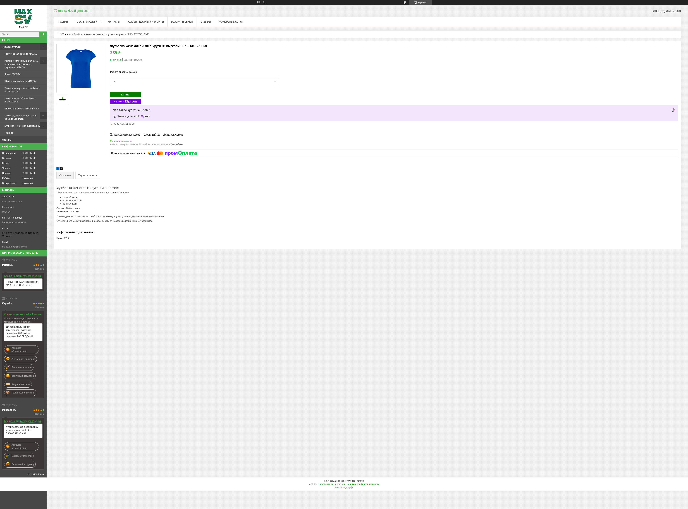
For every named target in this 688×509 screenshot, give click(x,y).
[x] (61, 169)
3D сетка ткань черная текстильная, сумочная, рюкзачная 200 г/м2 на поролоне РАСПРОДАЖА (20, 331)
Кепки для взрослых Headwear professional (21, 90)
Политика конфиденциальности (363, 484)
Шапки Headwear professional (21, 108)
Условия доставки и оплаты (145, 21)
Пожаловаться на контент (332, 484)
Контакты (114, 21)
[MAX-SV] (23, 17)
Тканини (9, 132)
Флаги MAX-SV (12, 74)
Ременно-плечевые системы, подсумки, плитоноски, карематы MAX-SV (21, 64)
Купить (125, 94)
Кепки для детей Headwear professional (19, 100)
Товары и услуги (11, 46)
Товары (66, 34)
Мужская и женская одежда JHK (22, 125)
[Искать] (43, 34)
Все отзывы (34, 474)
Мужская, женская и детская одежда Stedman (20, 117)
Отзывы (6, 139)
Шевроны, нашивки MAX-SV (20, 81)
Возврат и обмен (182, 21)
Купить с (119, 101)
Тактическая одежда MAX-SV (20, 53)
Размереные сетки (230, 21)
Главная (63, 21)
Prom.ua (360, 481)
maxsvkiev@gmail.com (14, 246)
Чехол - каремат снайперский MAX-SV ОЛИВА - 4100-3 (22, 283)
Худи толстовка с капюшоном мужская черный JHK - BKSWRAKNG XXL (22, 430)
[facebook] (57, 169)
